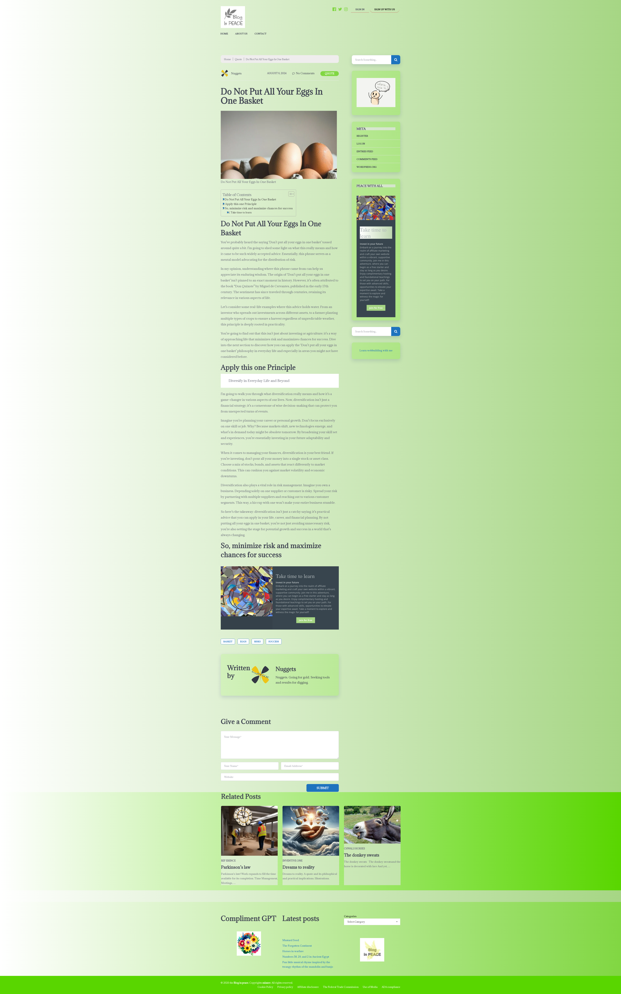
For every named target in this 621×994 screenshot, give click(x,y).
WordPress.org (367, 166)
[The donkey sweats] (372, 825)
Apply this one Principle (241, 204)
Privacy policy (285, 987)
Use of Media (370, 987)
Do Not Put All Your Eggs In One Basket (250, 199)
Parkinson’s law (236, 867)
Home (224, 33)
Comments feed (367, 159)
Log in (361, 143)
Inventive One (292, 860)
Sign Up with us (384, 9)
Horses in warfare (293, 951)
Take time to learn (241, 212)
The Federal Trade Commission (341, 987)
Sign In (360, 9)
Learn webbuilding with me (376, 350)
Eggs (243, 641)
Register (362, 135)
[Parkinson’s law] (249, 831)
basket (227, 641)
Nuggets (236, 73)
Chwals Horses (354, 848)
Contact (260, 33)
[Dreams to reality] (311, 831)
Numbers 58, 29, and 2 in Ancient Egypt (305, 956)
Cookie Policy (265, 987)
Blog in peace (241, 982)
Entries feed (365, 151)
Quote (238, 59)
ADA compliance (391, 987)
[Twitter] (340, 9)
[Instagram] (346, 9)
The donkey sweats (361, 855)
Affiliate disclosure (308, 987)
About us (241, 33)
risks (257, 641)
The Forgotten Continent (297, 945)
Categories (350, 916)
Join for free (305, 620)
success (273, 641)
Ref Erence (228, 860)
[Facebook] (334, 9)
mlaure (266, 982)
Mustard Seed (290, 940)
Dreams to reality (299, 867)
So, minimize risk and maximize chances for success (259, 208)
